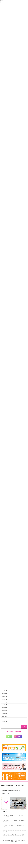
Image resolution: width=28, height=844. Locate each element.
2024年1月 (4, 707)
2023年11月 (4, 713)
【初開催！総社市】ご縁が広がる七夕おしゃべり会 (13, 834)
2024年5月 (4, 696)
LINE (9, 736)
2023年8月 (4, 718)
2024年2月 (4, 704)
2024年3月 (4, 702)
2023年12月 (4, 710)
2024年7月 (4, 690)
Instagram (17, 736)
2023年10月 (4, 716)
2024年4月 (4, 699)
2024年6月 (4, 693)
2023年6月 (4, 721)
